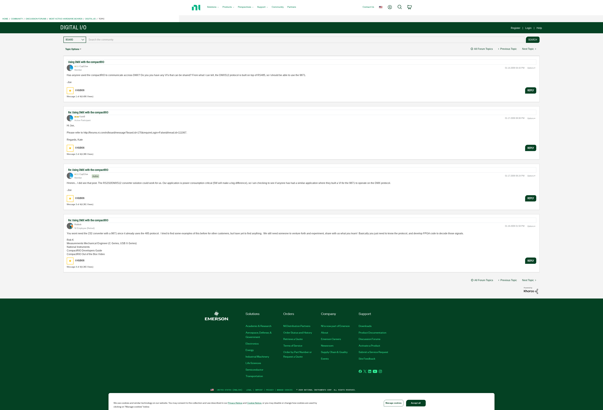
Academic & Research (258, 326)
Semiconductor (254, 369)
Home (5, 18)
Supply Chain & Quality (334, 352)
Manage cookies (284, 389)
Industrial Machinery (257, 356)
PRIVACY (270, 389)
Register (515, 28)
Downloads (365, 326)
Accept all (416, 403)
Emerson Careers (331, 339)
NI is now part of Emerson (335, 326)
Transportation (254, 376)
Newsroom (327, 345)
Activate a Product (369, 345)
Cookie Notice (254, 402)
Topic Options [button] (72, 49)
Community (17, 18)
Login (528, 28)
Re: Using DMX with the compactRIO (88, 112)
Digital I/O (90, 18)
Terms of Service (292, 345)
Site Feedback (367, 358)
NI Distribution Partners (296, 326)
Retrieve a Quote (293, 339)
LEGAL (249, 389)
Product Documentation (372, 332)
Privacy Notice (235, 402)
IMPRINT (259, 389)
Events (325, 358)
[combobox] (305, 40)
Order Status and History (297, 332)
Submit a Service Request (373, 352)
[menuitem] (213, 8)
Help (539, 28)
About (324, 332)
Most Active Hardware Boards (65, 18)
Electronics (252, 343)
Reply (530, 90)
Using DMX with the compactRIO (86, 62)
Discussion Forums (36, 18)
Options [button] (530, 68)
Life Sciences (253, 363)
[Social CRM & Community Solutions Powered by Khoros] (531, 290)
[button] (70, 90)
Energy (250, 350)
